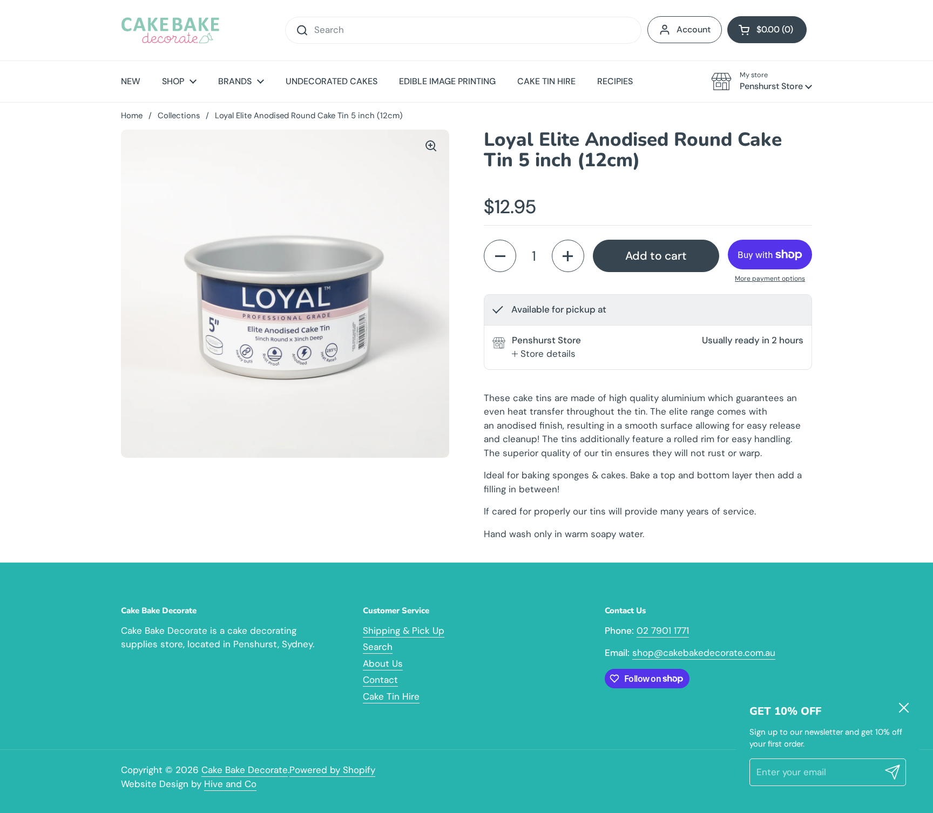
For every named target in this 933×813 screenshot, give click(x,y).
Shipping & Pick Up (403, 630)
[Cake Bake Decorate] (170, 30)
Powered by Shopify (332, 770)
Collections (179, 115)
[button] (767, 29)
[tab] (544, 354)
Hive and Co (230, 784)
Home (132, 115)
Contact (380, 680)
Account (694, 29)
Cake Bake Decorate (244, 770)
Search (378, 647)
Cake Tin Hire (391, 696)
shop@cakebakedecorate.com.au (703, 653)
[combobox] (463, 30)
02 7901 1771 (663, 630)
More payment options (770, 278)
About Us (383, 663)
